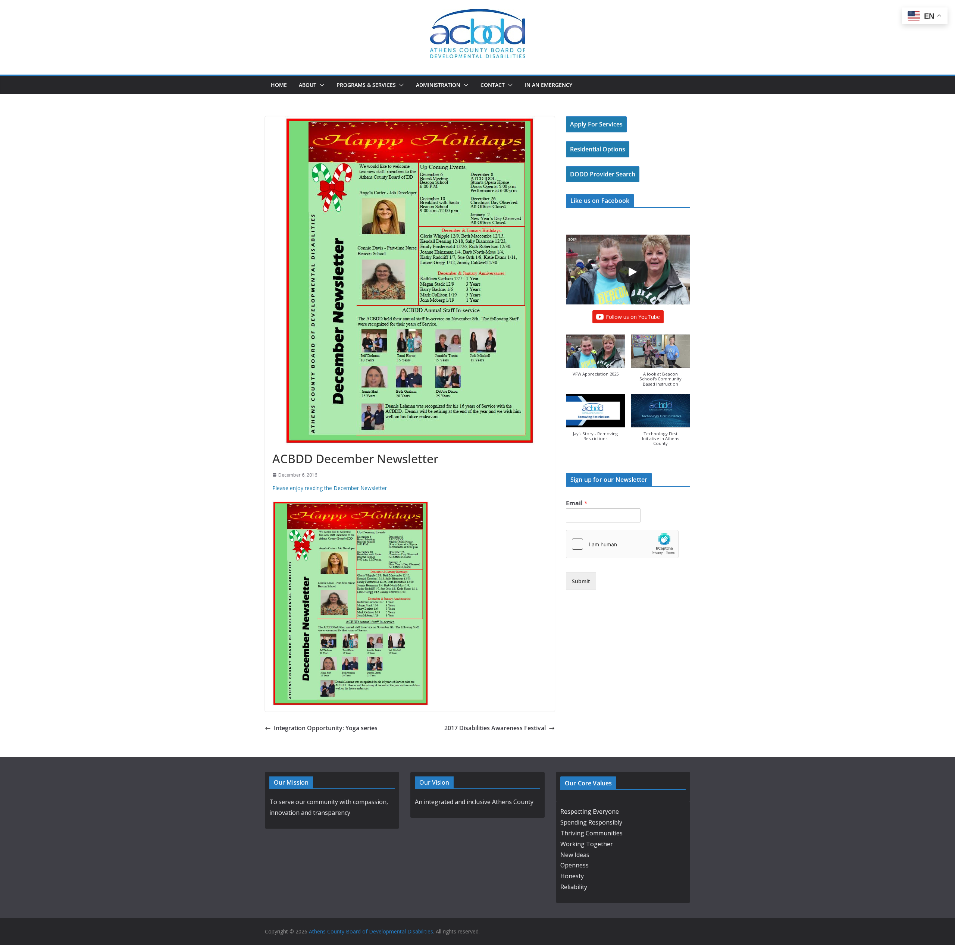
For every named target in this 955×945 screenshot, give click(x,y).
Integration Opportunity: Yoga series (326, 728)
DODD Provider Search (602, 174)
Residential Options (597, 149)
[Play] (632, 272)
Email (577, 503)
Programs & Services (366, 84)
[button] (320, 85)
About (307, 84)
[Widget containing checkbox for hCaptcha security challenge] (622, 544)
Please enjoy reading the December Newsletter (329, 488)
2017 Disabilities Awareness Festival (495, 728)
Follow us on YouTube (633, 316)
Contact (492, 84)
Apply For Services (596, 124)
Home (279, 84)
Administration (438, 84)
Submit (581, 581)
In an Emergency (548, 84)
